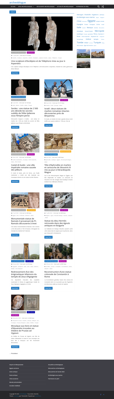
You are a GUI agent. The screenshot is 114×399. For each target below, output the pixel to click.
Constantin (58, 266)
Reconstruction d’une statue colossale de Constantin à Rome (57, 274)
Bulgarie (48, 215)
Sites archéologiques (25, 6)
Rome (70, 266)
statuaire (70, 215)
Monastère (101, 27)
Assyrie (97, 17)
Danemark (84, 21)
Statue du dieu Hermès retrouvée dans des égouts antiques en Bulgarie (57, 223)
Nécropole (99, 31)
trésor (86, 43)
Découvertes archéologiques (56, 368)
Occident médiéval (14, 386)
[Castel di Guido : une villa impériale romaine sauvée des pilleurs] (25, 143)
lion (38, 320)
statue (49, 58)
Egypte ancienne (31, 210)
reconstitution (64, 266)
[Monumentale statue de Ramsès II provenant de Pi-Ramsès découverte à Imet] (25, 200)
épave (95, 45)
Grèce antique (29, 261)
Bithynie (34, 320)
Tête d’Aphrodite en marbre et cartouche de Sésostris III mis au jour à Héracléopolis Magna (57, 168)
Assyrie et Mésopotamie (16, 364)
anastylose (20, 266)
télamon (36, 266)
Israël (52, 105)
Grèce (98, 24)
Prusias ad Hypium (21, 322)
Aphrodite (48, 159)
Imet (18, 215)
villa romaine (18, 162)
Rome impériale (32, 159)
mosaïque (25, 159)
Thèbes (102, 39)
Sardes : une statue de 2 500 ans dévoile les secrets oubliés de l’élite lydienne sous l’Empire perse (24, 112)
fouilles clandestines (17, 159)
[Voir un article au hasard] (103, 7)
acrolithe (48, 266)
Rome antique (30, 52)
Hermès (65, 215)
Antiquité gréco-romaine (51, 154)
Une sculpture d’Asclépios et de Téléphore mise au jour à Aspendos (38, 62)
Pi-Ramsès (22, 215)
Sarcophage (80, 39)
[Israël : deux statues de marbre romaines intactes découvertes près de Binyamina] (58, 88)
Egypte (58, 159)
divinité (30, 58)
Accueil (13, 6)
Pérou (95, 34)
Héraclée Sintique (58, 215)
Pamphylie (35, 58)
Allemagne (80, 15)
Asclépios (19, 58)
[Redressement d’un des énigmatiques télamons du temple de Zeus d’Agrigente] (25, 251)
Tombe (80, 42)
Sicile (28, 266)
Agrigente (14, 266)
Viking (103, 42)
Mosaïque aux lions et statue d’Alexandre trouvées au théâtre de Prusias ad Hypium (25, 329)
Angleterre (95, 15)
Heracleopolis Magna (66, 159)
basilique (53, 159)
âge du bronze (88, 45)
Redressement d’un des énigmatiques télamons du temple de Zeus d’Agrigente (24, 274)
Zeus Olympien (19, 268)
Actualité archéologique (65, 6)
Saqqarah (102, 36)
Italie (25, 266)
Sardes (22, 105)
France (86, 24)
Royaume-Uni (94, 36)
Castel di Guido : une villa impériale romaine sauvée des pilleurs (23, 167)
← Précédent (13, 353)
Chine (79, 21)
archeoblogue (17, 2)
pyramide (90, 34)
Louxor (84, 27)
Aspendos (25, 58)
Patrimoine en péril (82, 6)
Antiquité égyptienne (66, 151)
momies (96, 27)
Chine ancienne (13, 379)
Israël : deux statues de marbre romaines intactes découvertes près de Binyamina (56, 112)
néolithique (80, 34)
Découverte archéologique (45, 6)
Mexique (90, 28)
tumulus (91, 42)
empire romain (100, 21)
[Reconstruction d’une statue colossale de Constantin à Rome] (58, 251)
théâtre (32, 322)
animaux (29, 320)
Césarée (48, 105)
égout (52, 215)
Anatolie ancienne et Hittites (18, 96)
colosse (52, 266)
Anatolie (14, 58)
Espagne (80, 24)
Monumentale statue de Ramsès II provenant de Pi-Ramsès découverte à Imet (24, 221)
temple (12, 268)
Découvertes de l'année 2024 (56, 372)
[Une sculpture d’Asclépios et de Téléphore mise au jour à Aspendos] (42, 33)
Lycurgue (56, 105)
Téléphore (54, 58)
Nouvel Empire (89, 31)
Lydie (13, 105)
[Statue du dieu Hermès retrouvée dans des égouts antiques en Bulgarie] (58, 200)
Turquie (60, 58)
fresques (92, 24)
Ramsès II (27, 215)
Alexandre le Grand (17, 320)
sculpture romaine (43, 58)
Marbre (17, 105)
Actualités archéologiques (55, 364)
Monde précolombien (15, 382)
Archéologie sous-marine (86, 17)
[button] (33, 6)
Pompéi (85, 34)
